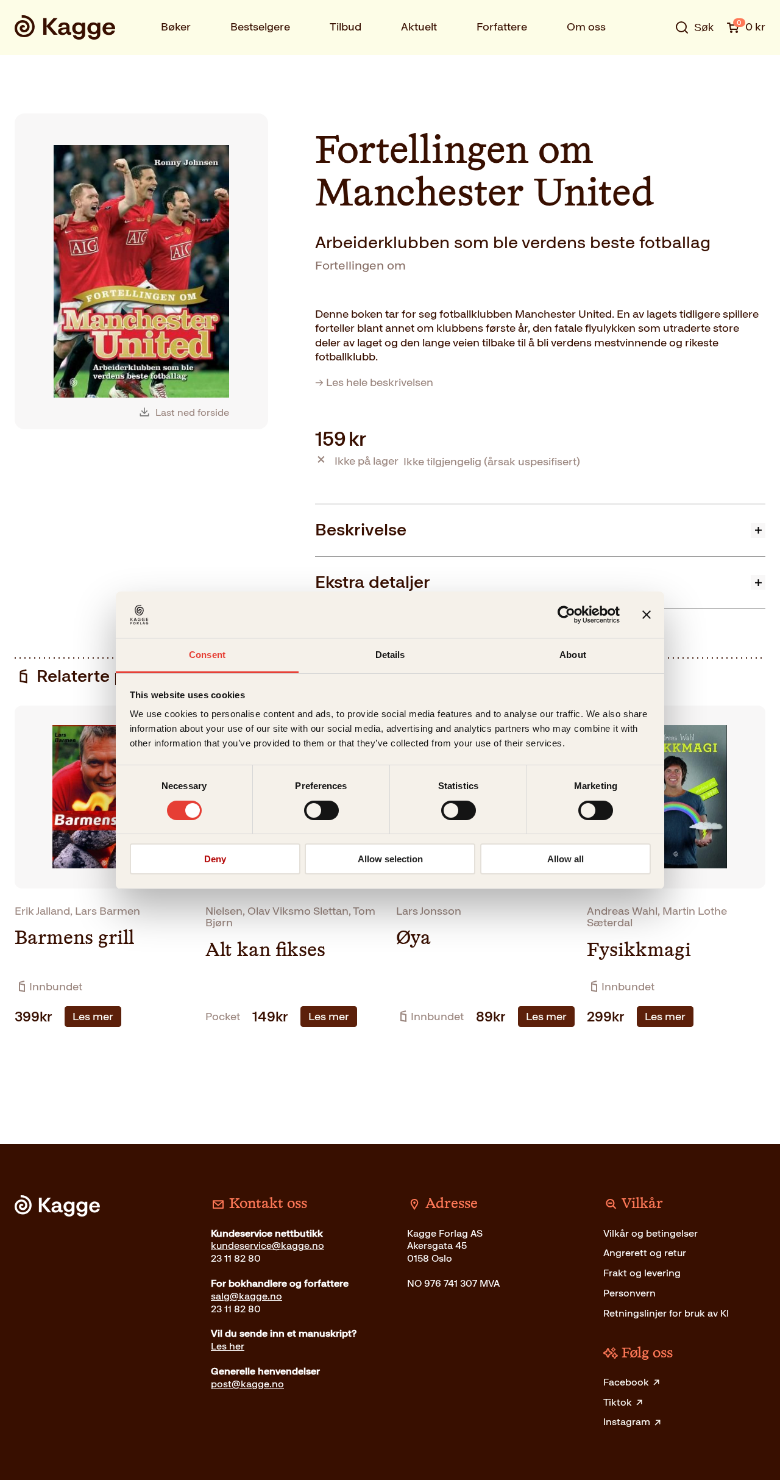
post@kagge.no (247, 1384)
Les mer (93, 1016)
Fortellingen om (360, 265)
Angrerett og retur (644, 1253)
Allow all (565, 859)
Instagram (626, 1422)
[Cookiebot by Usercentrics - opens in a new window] (566, 615)
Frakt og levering (642, 1273)
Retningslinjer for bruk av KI (666, 1313)
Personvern (629, 1293)
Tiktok (617, 1402)
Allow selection (390, 859)
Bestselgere (260, 27)
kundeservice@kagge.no (267, 1245)
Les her (227, 1346)
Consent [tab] (207, 654)
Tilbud (345, 27)
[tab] (540, 530)
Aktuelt (419, 27)
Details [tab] (390, 654)
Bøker (176, 27)
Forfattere (502, 27)
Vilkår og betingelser (650, 1233)
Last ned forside (192, 412)
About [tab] (572, 654)
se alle (654, 65)
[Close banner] (646, 614)
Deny (215, 859)
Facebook (626, 1382)
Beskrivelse (360, 530)
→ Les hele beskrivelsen (374, 382)
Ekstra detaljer (372, 582)
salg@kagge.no (246, 1296)
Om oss (586, 27)
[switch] (321, 810)
